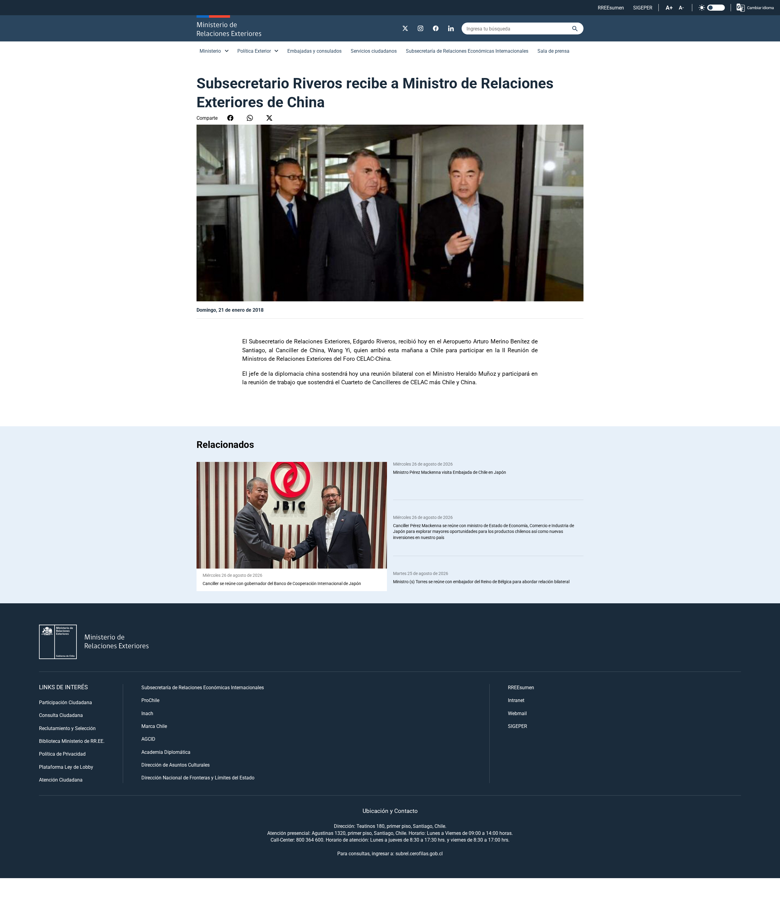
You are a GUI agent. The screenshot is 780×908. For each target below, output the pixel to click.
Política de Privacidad (62, 753)
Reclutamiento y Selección (67, 728)
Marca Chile (154, 726)
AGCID (148, 739)
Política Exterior (254, 51)
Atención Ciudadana (61, 779)
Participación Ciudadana (65, 702)
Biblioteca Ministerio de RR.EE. (72, 741)
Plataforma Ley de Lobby (66, 767)
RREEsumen (611, 7)
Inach (147, 713)
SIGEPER (642, 7)
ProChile (150, 700)
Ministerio (210, 51)
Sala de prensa (553, 51)
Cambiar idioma (760, 7)
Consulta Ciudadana (61, 715)
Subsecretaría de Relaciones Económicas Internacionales (467, 51)
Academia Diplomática (165, 752)
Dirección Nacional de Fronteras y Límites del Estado (197, 777)
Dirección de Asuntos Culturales (175, 764)
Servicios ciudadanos (374, 51)
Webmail (517, 713)
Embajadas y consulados (314, 51)
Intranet (516, 700)
